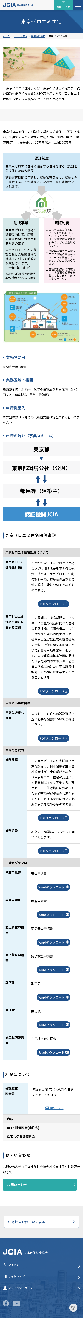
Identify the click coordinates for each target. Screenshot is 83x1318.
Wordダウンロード (51, 887)
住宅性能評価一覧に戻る (27, 1221)
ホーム (6, 36)
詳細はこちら (54, 1107)
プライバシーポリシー (21, 1288)
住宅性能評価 (38, 36)
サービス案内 (20, 36)
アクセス (13, 1265)
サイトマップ (16, 1276)
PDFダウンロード (52, 604)
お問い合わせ (17, 1184)
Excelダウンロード (51, 1052)
